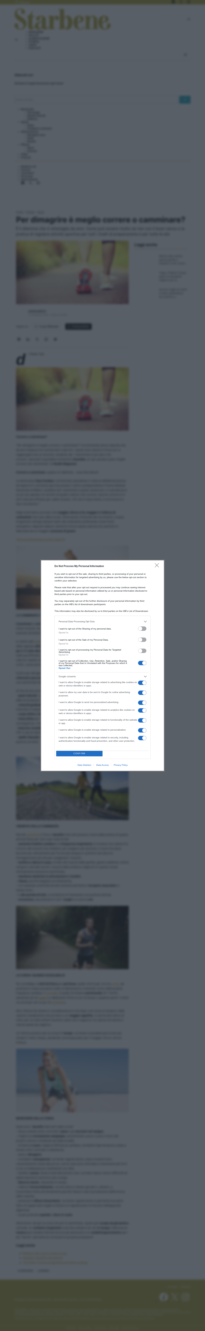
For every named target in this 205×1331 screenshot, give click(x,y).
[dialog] (102, 665)
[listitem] (102, 621)
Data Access (102, 765)
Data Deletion (84, 765)
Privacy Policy (121, 765)
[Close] (158, 566)
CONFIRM (79, 753)
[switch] (142, 628)
